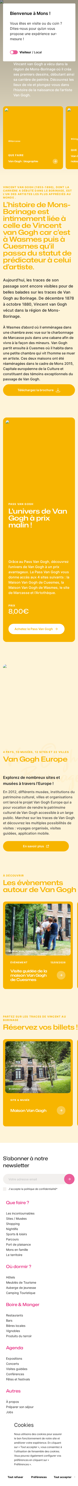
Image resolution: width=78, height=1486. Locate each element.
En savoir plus (33, 846)
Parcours (12, 1239)
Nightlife (12, 1229)
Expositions (14, 1358)
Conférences (15, 1374)
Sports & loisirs (16, 1234)
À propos (12, 1401)
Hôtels (10, 1277)
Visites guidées (16, 1369)
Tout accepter (63, 1477)
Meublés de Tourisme (21, 1282)
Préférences (39, 1477)
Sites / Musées (16, 1218)
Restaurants (14, 1315)
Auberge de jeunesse (21, 1287)
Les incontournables (20, 1213)
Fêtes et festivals (18, 1379)
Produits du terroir (19, 1336)
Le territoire (14, 1255)
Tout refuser (15, 1477)
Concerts (12, 1363)
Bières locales (15, 1325)
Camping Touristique (20, 1293)
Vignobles (13, 1331)
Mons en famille (17, 1249)
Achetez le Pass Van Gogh (34, 629)
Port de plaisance (18, 1244)
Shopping (13, 1224)
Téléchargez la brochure (36, 390)
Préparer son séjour (20, 1407)
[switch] (14, 52)
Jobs (9, 1412)
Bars (9, 1320)
